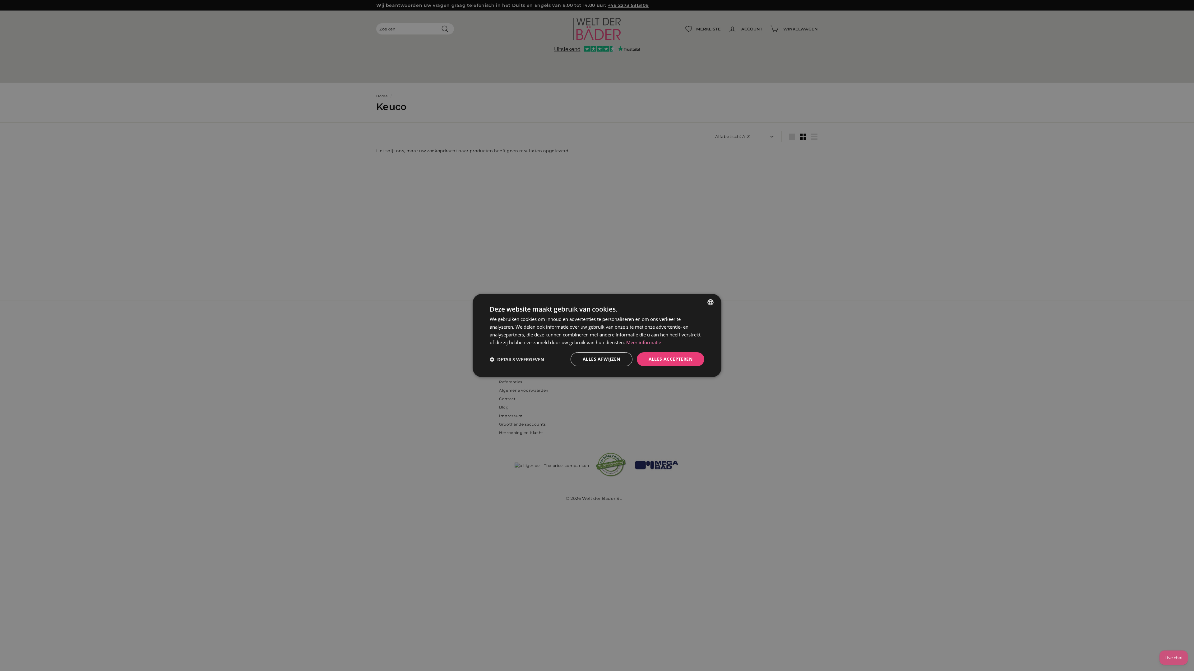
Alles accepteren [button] (670, 359)
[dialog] (597, 335)
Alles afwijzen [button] (601, 359)
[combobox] (710, 302)
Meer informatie (643, 342)
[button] (517, 359)
